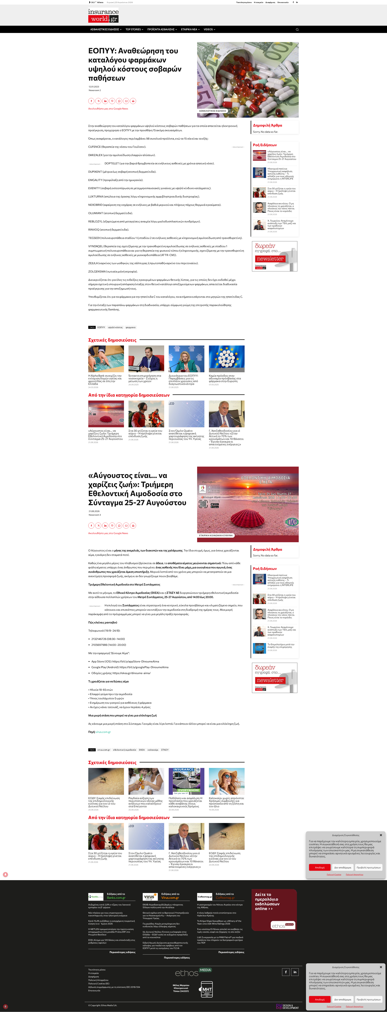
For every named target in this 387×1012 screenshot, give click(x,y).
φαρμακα (131, 327)
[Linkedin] (297, 2)
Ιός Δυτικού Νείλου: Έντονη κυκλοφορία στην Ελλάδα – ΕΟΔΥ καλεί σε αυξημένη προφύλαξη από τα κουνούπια (165, 935)
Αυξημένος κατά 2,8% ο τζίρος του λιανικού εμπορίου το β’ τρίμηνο (109, 906)
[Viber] (112, 101)
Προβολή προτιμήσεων (369, 999)
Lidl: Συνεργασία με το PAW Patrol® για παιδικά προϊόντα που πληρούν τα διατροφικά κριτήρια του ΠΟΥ (220, 940)
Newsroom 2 (95, 90)
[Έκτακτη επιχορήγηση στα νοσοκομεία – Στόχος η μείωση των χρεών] (146, 358)
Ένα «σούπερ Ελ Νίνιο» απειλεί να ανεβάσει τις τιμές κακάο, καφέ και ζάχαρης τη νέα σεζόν (220, 930)
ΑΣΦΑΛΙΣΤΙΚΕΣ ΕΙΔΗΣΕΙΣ (212, 111)
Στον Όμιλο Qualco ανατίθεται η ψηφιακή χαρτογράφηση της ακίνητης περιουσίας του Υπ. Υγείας (186, 434)
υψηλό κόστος (115, 327)
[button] (380, 967)
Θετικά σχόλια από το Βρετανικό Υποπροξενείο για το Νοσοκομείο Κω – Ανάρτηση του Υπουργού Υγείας (166, 915)
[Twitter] (98, 101)
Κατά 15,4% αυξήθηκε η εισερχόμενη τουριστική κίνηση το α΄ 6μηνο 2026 (111, 922)
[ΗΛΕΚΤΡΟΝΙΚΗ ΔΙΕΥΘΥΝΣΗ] (126, 101)
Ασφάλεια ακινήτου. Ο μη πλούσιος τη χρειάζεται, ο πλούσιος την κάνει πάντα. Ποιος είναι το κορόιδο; (281, 207)
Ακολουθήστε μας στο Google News (108, 108)
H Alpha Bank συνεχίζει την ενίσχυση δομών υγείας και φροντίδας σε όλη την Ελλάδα (105, 379)
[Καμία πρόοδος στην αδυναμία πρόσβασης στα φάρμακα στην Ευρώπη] (227, 358)
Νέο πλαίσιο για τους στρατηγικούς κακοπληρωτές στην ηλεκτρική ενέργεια (107, 914)
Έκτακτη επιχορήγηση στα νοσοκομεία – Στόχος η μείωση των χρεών (144, 378)
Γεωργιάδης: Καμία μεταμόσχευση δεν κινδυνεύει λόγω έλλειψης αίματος (161, 925)
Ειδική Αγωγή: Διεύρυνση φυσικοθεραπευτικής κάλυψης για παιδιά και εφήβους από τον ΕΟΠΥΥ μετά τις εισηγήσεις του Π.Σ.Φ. (165, 945)
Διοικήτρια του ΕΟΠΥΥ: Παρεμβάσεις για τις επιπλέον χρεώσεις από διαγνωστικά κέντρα (183, 379)
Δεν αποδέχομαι (342, 999)
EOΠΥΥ (101, 327)
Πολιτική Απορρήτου (354, 1006)
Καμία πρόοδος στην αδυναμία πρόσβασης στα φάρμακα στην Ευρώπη (225, 378)
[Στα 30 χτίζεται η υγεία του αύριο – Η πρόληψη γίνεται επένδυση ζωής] (146, 414)
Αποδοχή (320, 999)
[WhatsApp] (119, 101)
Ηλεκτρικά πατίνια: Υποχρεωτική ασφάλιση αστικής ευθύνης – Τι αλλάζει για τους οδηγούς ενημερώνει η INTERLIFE (281, 173)
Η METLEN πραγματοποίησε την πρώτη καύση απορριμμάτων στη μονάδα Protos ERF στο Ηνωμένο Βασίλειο (111, 932)
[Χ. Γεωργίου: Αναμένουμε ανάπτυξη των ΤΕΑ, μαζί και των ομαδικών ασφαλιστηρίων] (259, 224)
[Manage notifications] (5, 1006)
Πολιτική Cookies (334, 1006)
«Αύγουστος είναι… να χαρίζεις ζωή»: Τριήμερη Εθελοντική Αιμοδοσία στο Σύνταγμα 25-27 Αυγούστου (105, 434)
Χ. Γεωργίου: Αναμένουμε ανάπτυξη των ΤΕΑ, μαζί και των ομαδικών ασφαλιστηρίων (282, 224)
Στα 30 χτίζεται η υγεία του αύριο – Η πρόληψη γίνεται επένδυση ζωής (145, 433)
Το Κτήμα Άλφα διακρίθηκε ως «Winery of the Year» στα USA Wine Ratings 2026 (219, 922)
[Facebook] (293, 2)
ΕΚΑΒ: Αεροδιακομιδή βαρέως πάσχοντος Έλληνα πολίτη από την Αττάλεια (163, 906)
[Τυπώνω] (133, 101)
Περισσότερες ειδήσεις (122, 952)
